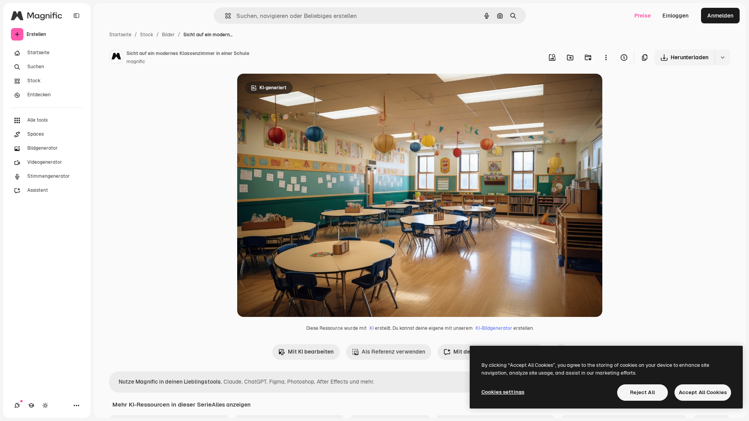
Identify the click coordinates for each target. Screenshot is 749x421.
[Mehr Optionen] (606, 57)
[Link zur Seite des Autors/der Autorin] (116, 58)
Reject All (642, 392)
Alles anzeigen (231, 404)
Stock (146, 35)
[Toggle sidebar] (76, 15)
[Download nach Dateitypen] (722, 57)
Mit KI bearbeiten (311, 351)
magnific (135, 61)
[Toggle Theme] (45, 405)
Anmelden (720, 15)
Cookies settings (502, 392)
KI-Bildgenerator (494, 328)
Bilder (168, 35)
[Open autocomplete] (225, 16)
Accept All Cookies (703, 392)
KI (371, 328)
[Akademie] (31, 405)
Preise (642, 15)
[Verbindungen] (17, 405)
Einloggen (675, 15)
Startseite (120, 35)
